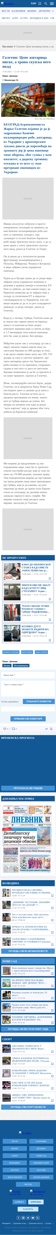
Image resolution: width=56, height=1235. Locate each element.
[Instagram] (23, 1218)
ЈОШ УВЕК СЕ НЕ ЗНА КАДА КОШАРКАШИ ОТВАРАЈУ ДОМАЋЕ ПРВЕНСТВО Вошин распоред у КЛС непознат (28, 1085)
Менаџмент (6, 1223)
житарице (27, 652)
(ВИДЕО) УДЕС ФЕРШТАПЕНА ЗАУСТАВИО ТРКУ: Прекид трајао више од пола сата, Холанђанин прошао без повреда (28, 1097)
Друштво (45, 10)
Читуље (28, 1184)
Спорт (15, 1155)
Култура (15, 1170)
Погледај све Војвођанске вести (28, 951)
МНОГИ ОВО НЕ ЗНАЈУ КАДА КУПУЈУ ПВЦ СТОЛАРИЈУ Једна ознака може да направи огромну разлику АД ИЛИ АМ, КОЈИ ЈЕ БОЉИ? (28, 592)
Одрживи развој (41, 1163)
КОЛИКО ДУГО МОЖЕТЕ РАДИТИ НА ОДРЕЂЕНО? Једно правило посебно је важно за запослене (28, 633)
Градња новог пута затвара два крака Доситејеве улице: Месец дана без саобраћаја (28, 1007)
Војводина (14, 1163)
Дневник (13, 75)
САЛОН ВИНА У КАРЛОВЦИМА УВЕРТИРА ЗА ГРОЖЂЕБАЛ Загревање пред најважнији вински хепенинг (28, 941)
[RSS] (37, 1218)
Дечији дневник (41, 1177)
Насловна (7, 46)
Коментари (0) (11, 80)
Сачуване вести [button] (40, 4)
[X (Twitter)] (28, 1218)
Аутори (48, 1223)
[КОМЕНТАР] (13, 729)
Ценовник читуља (36, 1223)
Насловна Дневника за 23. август (28, 838)
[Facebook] (18, 1218)
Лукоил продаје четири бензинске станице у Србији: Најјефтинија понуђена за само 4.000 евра (28, 612)
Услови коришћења (9, 701)
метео (6, 18)
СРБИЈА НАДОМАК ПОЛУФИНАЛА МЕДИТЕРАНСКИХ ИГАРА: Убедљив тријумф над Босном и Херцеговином (28, 1061)
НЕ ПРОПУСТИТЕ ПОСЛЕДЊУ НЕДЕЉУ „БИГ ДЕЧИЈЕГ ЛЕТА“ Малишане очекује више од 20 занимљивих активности (28, 983)
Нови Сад (41, 1155)
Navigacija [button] (52, 4)
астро (24, 18)
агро (15, 18)
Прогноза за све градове (28, 788)
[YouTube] (33, 1218)
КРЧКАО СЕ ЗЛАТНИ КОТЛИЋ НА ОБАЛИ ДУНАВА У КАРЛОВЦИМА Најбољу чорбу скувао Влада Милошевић (28, 929)
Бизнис (32, 10)
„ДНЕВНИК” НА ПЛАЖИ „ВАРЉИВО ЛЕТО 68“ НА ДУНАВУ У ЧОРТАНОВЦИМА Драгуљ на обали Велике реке (28, 905)
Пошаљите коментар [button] (38, 701)
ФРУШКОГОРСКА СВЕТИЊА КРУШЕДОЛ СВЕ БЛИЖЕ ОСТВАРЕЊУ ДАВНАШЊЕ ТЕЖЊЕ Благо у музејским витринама (28, 892)
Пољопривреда (21, 665)
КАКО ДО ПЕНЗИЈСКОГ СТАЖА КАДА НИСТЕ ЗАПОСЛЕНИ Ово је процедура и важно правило (28, 571)
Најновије (19, 10)
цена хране (41, 652)
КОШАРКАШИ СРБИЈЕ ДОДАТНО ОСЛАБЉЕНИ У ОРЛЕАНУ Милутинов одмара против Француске (28, 1073)
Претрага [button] (46, 4)
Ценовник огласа (20, 1223)
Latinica (19, 1202)
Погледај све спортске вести (28, 1107)
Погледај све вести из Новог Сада (28, 1029)
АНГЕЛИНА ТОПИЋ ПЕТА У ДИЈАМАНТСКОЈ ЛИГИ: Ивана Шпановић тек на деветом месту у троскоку (28, 1048)
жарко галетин (11, 652)
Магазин (41, 1170)
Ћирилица (36, 1202)
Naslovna (28, 1209)
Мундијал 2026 (39, 18)
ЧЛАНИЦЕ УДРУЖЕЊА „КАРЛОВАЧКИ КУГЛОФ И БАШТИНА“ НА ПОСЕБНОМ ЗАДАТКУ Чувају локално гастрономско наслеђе (28, 1019)
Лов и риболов (15, 1177)
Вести (6, 10)
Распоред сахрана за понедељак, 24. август (28, 995)
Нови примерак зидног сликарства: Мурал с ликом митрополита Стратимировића (28, 970)
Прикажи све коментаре (28, 719)
